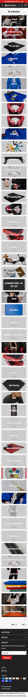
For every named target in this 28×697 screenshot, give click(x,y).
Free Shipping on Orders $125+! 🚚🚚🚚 (14, 1)
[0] (25, 5)
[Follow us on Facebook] (3, 670)
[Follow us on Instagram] (6, 670)
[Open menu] (2, 5)
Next (23, 624)
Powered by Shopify (6, 688)
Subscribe (6, 658)
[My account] (22, 5)
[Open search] (19, 5)
